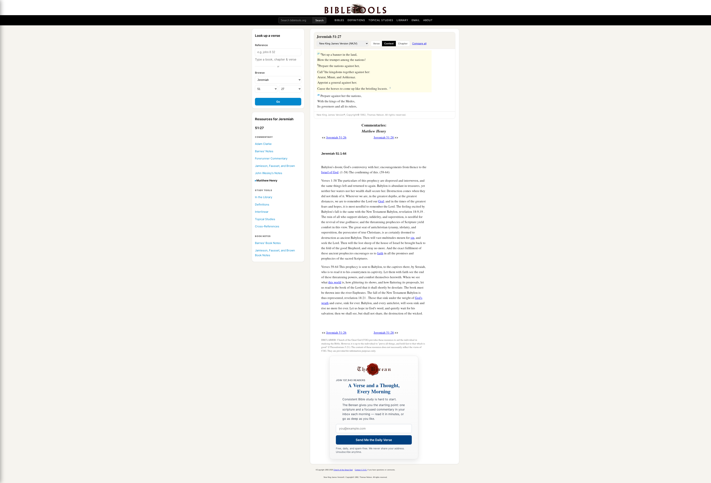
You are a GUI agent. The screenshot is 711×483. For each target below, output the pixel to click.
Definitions (262, 204)
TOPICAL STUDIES (380, 20)
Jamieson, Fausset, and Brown (275, 166)
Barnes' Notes (264, 151)
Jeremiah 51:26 (336, 137)
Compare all (419, 43)
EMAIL (416, 20)
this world (334, 282)
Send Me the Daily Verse (374, 440)
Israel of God (329, 172)
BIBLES (339, 20)
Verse (376, 43)
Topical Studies (265, 219)
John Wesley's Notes (268, 173)
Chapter (403, 43)
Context (389, 43)
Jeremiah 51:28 (384, 137)
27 (318, 53)
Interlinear (261, 212)
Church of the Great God (343, 470)
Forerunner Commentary (271, 158)
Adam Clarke (263, 144)
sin (412, 237)
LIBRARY (402, 20)
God (381, 201)
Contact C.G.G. (361, 470)
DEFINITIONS (356, 20)
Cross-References (267, 226)
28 (318, 94)
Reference (261, 45)
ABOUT (428, 20)
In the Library (263, 197)
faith (380, 253)
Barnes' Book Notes (268, 243)
